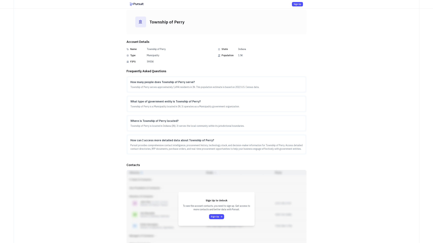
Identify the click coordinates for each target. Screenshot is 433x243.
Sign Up (297, 4)
